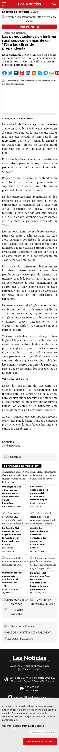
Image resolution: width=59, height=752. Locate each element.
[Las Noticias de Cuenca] (19, 626)
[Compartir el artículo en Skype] (40, 73)
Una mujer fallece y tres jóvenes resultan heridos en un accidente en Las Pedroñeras (11, 495)
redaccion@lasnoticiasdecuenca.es (32, 697)
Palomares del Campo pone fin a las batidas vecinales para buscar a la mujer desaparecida (40, 581)
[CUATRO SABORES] (16, 611)
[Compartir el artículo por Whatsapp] (51, 73)
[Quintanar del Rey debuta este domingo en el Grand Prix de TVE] (15, 563)
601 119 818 (32, 690)
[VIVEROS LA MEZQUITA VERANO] (42, 601)
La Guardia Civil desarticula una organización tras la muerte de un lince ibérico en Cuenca (11, 536)
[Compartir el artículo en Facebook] (4, 73)
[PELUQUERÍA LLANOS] (18, 638)
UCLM (34, 12)
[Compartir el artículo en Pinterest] (22, 73)
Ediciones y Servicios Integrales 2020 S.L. (32, 678)
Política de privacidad (37, 666)
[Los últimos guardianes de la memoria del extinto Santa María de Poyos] (43, 477)
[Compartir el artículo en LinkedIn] (28, 73)
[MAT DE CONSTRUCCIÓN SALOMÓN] (27, 632)
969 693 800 (32, 687)
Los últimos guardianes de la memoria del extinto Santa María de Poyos (39, 493)
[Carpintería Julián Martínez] (16, 601)
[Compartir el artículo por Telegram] (45, 73)
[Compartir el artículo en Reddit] (34, 73)
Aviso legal (16, 666)
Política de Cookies (29, 669)
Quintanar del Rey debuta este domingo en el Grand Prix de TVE (12, 579)
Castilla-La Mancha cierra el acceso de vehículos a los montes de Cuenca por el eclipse (39, 538)
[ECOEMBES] (12, 456)
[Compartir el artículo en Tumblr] (16, 73)
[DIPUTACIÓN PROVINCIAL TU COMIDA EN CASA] (29, 19)
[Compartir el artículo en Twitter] (10, 73)
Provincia (29, 27)
